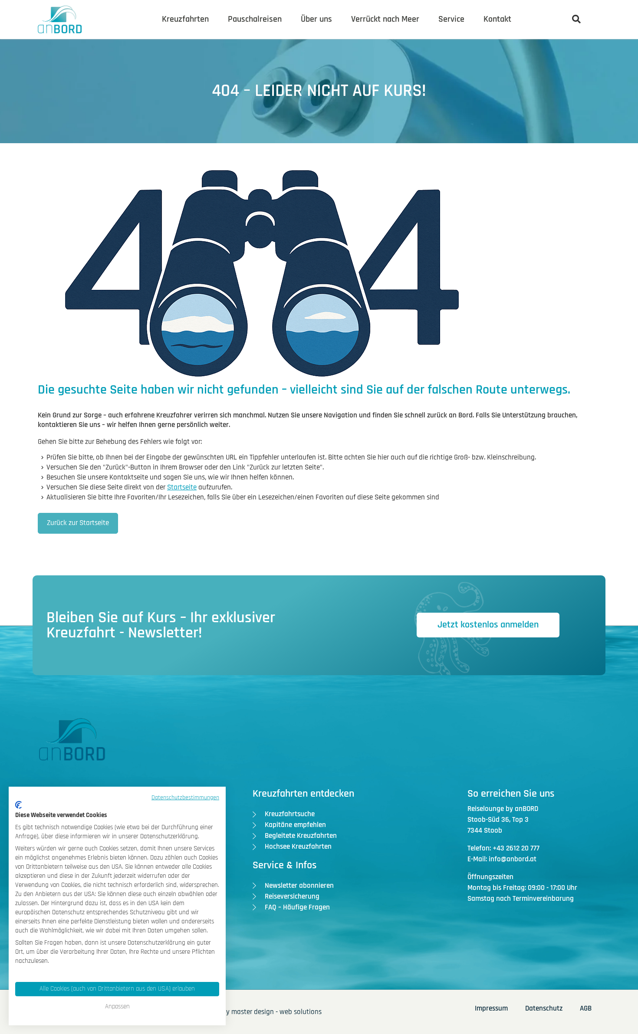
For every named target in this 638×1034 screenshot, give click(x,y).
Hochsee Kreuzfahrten (298, 846)
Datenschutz (543, 1008)
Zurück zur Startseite (78, 523)
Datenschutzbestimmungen (185, 797)
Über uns (316, 19)
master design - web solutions (276, 1012)
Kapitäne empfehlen (295, 825)
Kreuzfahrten (185, 19)
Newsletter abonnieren (299, 885)
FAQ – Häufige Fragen (297, 907)
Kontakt (497, 19)
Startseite (182, 487)
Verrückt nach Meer (385, 19)
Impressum (491, 1008)
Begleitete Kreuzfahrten (301, 835)
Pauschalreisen (255, 19)
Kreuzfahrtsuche (290, 814)
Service (451, 19)
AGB (586, 1008)
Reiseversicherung (292, 896)
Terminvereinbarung (543, 898)
